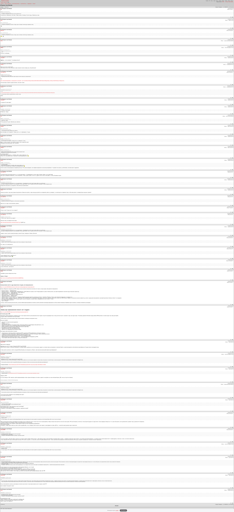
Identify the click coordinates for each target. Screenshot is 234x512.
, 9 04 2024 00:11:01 (4, 22)
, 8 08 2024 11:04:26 (6, 477)
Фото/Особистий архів (15, 3)
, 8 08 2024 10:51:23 (6, 459)
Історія (214, 0)
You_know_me (3, 72)
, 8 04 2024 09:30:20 (5, 11)
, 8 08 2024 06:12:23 (6, 492)
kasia (1, 40)
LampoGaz (2, 57)
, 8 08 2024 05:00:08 (5, 402)
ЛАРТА (2, 106)
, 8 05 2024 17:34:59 (5, 138)
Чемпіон (226, 0)
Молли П (2, 30)
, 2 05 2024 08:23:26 (5, 118)
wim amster (3, 354)
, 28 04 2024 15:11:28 (5, 74)
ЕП (209, 0)
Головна (2, 2)
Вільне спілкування (8, 3)
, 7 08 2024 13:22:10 (6, 356)
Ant (1, 116)
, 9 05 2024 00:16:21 (5, 149)
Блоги (212, 0)
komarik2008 (3, 413)
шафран (2, 126)
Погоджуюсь (123, 510)
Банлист (34, 3)
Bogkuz (2, 47)
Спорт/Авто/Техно (23, 3)
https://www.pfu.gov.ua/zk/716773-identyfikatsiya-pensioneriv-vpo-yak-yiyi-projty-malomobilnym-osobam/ (27, 364)
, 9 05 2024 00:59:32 (5, 162)
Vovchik (2, 64)
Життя (217, 0)
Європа (223, 0)
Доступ (232, 0)
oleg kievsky (3, 399)
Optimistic (2, 248)
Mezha (229, 0)
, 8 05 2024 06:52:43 (4, 128)
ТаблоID (220, 0)
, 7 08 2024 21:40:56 (6, 446)
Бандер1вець (3, 226)
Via (1, 9)
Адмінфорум (29, 3)
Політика (207, 0)
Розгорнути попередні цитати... (6, 23)
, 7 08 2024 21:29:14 (5, 371)
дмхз (1, 20)
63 (229, 504)
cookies (117, 510)
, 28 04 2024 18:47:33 (6, 89)
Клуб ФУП (5, 2)
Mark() (2, 282)
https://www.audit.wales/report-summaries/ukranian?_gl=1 (11, 222)
